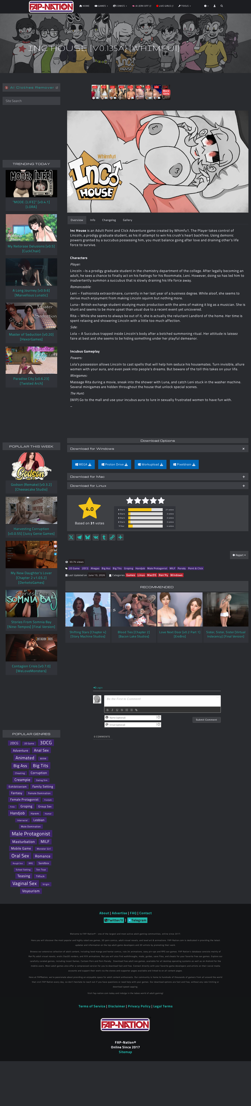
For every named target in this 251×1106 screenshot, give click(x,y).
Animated (25, 758)
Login (99, 687)
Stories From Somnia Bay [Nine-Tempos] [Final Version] (31, 624)
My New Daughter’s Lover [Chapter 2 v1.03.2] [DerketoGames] (31, 577)
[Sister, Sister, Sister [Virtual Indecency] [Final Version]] (225, 609)
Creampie (22, 779)
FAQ (133, 913)
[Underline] (117, 710)
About (104, 913)
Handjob (140, 568)
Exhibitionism (18, 787)
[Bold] (107, 710)
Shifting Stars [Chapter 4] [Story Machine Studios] (88, 634)
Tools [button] (185, 6)
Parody (182, 568)
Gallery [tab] (127, 220)
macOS (151, 575)
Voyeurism (31, 891)
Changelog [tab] (109, 220)
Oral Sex (20, 855)
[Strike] (122, 710)
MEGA (83, 464)
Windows (176, 575)
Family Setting (42, 786)
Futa (12, 806)
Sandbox (44, 863)
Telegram (139, 920)
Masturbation (23, 841)
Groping (128, 568)
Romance (43, 856)
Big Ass (106, 568)
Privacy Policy (139, 1006)
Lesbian (39, 819)
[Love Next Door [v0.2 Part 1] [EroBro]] (179, 609)
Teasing (23, 876)
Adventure (20, 750)
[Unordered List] (131, 710)
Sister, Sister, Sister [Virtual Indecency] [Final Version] (226, 634)
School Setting (23, 869)
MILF (172, 568)
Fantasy (16, 793)
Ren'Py (163, 575)
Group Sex (45, 806)
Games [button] (102, 6)
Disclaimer (116, 1006)
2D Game (74, 568)
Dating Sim (41, 780)
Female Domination (39, 793)
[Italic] (112, 710)
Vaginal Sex (24, 883)
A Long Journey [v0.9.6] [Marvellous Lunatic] (31, 293)
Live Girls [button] (165, 6)
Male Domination (31, 826)
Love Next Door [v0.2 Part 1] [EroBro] (179, 634)
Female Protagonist (24, 799)
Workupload (150, 464)
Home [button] (85, 6)
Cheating (20, 773)
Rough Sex (18, 863)
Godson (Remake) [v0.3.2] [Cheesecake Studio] (31, 487)
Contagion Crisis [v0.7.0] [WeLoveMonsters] (31, 668)
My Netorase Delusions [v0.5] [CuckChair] (31, 248)
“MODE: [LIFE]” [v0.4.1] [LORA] (31, 204)
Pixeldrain (184, 464)
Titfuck (40, 876)
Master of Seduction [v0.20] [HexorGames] (31, 337)
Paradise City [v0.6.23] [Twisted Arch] (31, 381)
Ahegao (95, 568)
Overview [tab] (77, 220)
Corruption (39, 772)
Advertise (119, 913)
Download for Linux (88, 485)
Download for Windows (92, 448)
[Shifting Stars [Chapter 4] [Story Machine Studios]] (87, 609)
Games (130, 575)
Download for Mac (87, 476)
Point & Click (195, 568)
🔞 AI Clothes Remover (30, 87)
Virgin (46, 884)
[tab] (157, 448)
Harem (35, 813)
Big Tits (117, 568)
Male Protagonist (157, 568)
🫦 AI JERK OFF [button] (140, 6)
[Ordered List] (126, 710)
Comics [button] (121, 6)
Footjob (48, 799)
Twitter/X (115, 920)
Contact (145, 913)
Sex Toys (41, 869)
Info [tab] (92, 220)
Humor (48, 813)
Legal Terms (163, 1006)
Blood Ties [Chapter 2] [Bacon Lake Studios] (134, 634)
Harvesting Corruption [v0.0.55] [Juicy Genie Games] (31, 531)
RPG (31, 863)
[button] (222, 7)
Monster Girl (44, 848)
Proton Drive (114, 464)
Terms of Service (92, 1006)
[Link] (136, 710)
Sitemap (125, 1051)
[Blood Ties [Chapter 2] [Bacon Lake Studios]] (133, 609)
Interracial (22, 820)
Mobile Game (21, 848)
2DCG (85, 568)
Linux (141, 575)
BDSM (43, 758)
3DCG (46, 742)
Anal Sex (41, 750)
